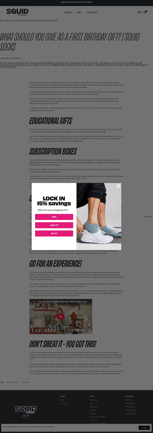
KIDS (54, 216)
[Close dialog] (118, 186)
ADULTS (54, 225)
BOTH (54, 233)
